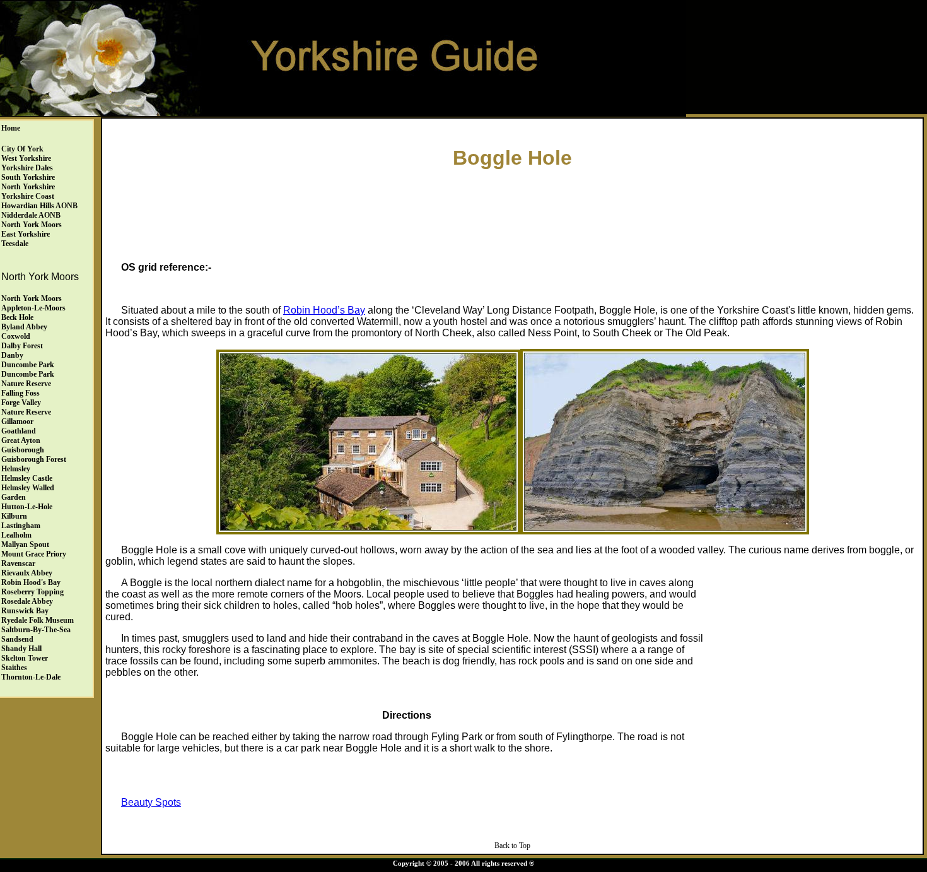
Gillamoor (17, 421)
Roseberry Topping (32, 591)
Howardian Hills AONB (39, 205)
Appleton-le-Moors (33, 307)
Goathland (18, 431)
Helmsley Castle (26, 478)
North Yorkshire (28, 186)
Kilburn (14, 516)
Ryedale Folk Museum (37, 620)
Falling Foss (20, 393)
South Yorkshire (28, 177)
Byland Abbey (24, 326)
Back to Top (512, 845)
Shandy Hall (21, 648)
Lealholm (16, 535)
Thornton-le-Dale (31, 677)
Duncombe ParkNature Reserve (27, 379)
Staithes (14, 667)
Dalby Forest (22, 345)
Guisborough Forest (33, 459)
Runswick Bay (25, 610)
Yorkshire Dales (27, 167)
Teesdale (14, 243)
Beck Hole (17, 317)
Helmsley (15, 468)
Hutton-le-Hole (26, 506)
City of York (22, 148)
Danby (12, 355)
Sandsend (17, 639)
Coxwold (15, 336)
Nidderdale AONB (31, 215)
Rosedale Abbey (27, 601)
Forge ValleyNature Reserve (26, 407)
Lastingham (20, 525)
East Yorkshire (25, 234)
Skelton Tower (24, 658)
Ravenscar (18, 563)
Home (10, 128)
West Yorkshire (26, 158)
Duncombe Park (27, 364)
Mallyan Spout (25, 544)
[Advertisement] (512, 212)
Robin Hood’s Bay (324, 310)
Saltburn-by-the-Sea (36, 629)
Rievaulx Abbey (26, 573)
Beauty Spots (151, 802)
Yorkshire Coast (27, 196)
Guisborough (22, 449)
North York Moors (31, 224)
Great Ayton (20, 440)
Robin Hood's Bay (31, 582)
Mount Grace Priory (33, 554)
